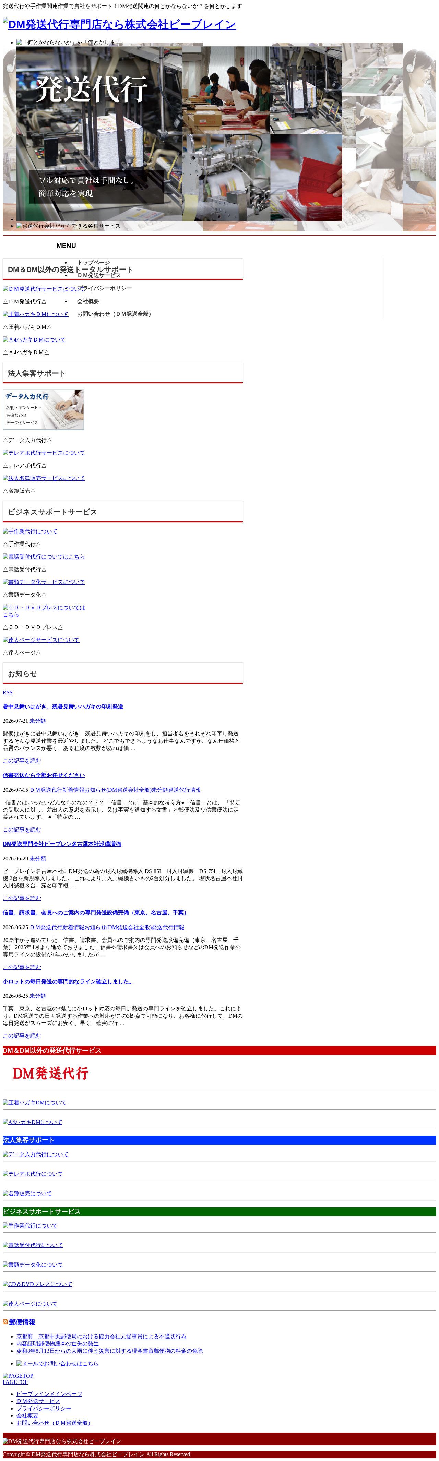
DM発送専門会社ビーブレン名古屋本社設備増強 (62, 844)
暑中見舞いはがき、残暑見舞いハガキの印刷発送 (63, 706)
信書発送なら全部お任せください (44, 775)
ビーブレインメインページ (49, 1394)
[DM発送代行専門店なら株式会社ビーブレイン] (119, 24)
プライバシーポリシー (43, 1408)
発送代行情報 (184, 790)
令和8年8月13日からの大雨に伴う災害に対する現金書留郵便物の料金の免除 (109, 1351)
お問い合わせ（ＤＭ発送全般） (54, 1423)
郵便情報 (22, 1322)
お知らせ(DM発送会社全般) (118, 790)
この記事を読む (22, 761)
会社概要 (27, 1415)
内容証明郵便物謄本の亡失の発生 (57, 1343)
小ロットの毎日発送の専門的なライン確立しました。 (68, 981)
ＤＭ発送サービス (38, 1401)
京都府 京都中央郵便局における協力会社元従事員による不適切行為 (101, 1336)
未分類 (37, 721)
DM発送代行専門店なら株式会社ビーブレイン (88, 1454)
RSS (8, 692)
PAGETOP (15, 1382)
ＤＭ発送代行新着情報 (56, 790)
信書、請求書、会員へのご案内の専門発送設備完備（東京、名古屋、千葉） (96, 912)
